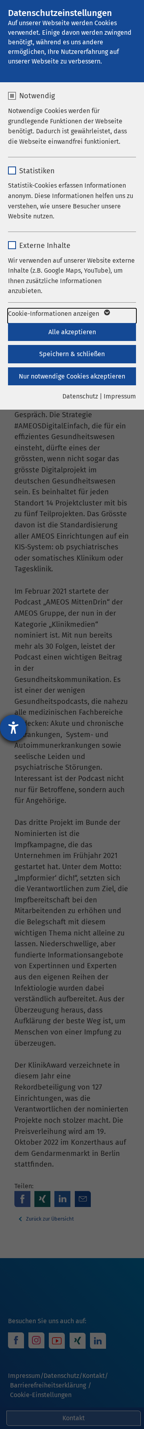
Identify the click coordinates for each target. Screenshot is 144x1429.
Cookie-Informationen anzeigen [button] (54, 313)
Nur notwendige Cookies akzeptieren (72, 376)
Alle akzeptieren (72, 332)
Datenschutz (80, 396)
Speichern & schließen (72, 354)
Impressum (120, 396)
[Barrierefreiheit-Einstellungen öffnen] (13, 728)
